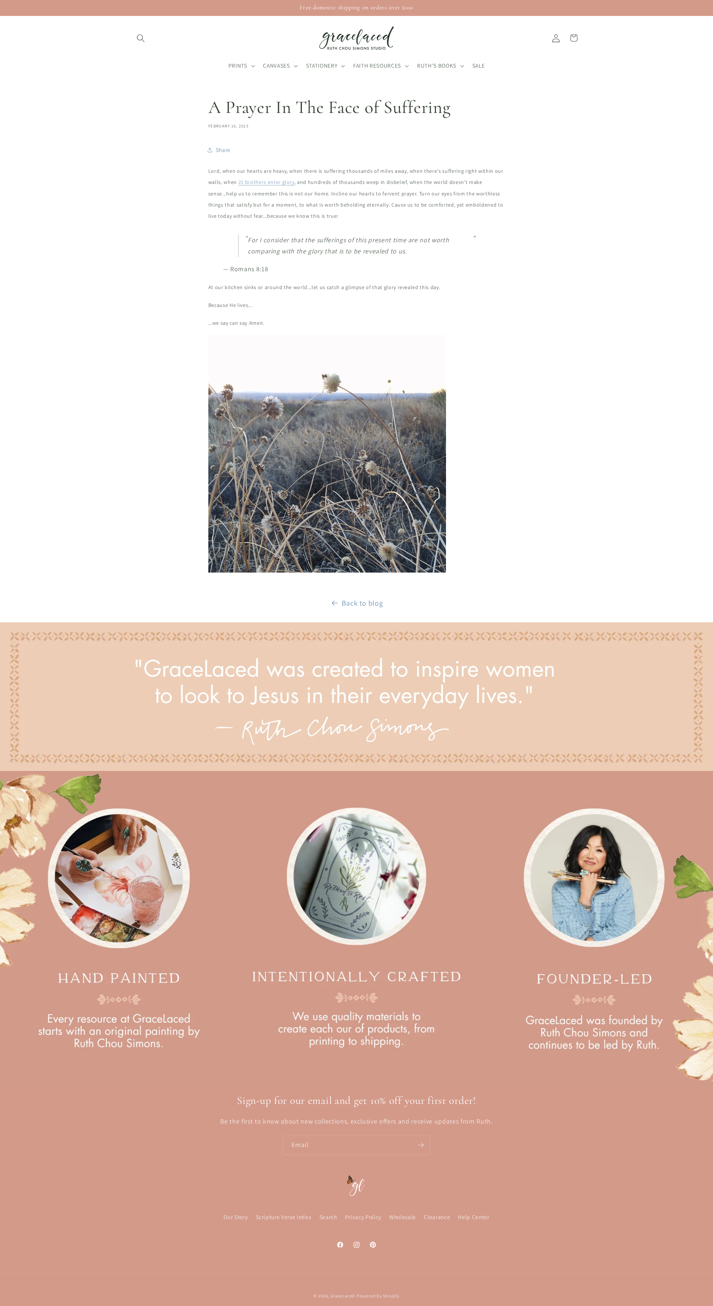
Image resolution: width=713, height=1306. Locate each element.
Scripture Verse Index (284, 1217)
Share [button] (223, 149)
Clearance (437, 1217)
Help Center (473, 1217)
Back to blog (362, 603)
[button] (141, 38)
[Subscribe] (421, 1145)
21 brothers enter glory (266, 182)
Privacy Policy (363, 1217)
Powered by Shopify (378, 1296)
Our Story (236, 1217)
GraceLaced (343, 1296)
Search (328, 1217)
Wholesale (402, 1217)
